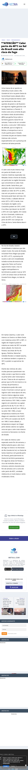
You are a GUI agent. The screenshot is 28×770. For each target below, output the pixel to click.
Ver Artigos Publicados (18, 569)
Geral (8, 40)
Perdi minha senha (12, 633)
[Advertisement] (14, 23)
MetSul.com (8, 59)
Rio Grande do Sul (16, 40)
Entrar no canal (14, 527)
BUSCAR (15, 587)
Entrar (4, 633)
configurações (6, 763)
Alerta (3, 40)
